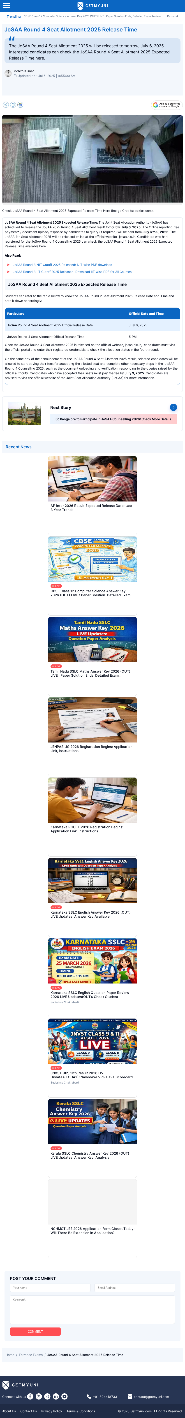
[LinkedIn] (56, 1396)
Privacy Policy (51, 1411)
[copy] (13, 105)
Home (10, 1355)
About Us (9, 1411)
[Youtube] (64, 1396)
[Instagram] (47, 1396)
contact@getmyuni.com (151, 1397)
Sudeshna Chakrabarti (65, 1002)
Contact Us (28, 1411)
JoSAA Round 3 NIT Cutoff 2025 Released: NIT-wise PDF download (62, 265)
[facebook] (30, 1396)
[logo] (92, 6)
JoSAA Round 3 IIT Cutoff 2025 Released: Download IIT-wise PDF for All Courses (72, 272)
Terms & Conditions (81, 1411)
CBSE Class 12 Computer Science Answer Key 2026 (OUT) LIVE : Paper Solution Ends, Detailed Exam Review (92, 16)
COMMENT (35, 1331)
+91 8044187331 (106, 1397)
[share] (5, 105)
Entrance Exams (31, 1355)
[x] (39, 1396)
